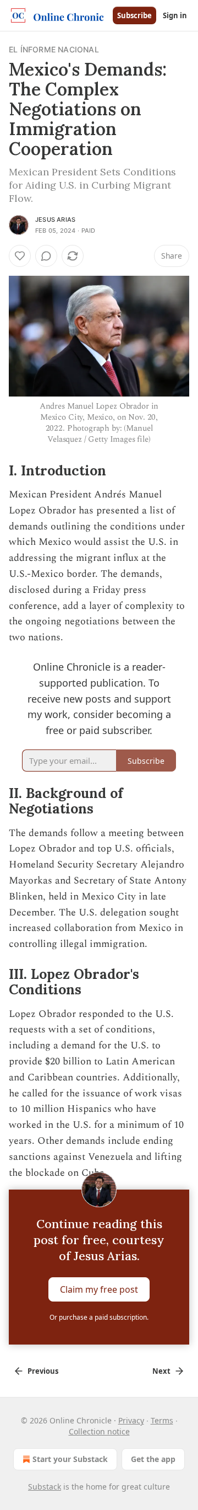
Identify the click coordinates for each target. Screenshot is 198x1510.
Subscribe (134, 15)
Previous (43, 1371)
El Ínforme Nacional (54, 49)
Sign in (175, 15)
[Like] (20, 256)
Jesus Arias (55, 219)
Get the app (153, 1459)
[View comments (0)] (46, 256)
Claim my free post (99, 1289)
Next (161, 1371)
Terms (162, 1420)
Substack (44, 1486)
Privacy (131, 1420)
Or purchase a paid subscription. (99, 1317)
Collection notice (99, 1431)
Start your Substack (70, 1459)
